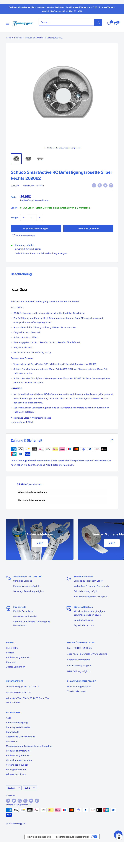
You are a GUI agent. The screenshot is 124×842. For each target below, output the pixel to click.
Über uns (10, 662)
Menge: (14, 217)
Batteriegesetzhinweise (18, 727)
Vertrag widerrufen (16, 769)
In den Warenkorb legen (35, 228)
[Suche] (98, 22)
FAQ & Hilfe (12, 647)
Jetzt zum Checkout (88, 228)
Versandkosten (42, 200)
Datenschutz (12, 731)
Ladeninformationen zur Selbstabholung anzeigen (41, 253)
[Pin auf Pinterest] (100, 185)
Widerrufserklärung (16, 774)
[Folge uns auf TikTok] (37, 801)
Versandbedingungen (17, 764)
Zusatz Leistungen (15, 666)
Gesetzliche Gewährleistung (20, 736)
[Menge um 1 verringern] (23, 217)
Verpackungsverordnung (19, 760)
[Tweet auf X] (105, 185)
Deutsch (11, 788)
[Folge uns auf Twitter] (14, 801)
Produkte (18, 37)
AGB (8, 717)
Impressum (12, 741)
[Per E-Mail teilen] (111, 185)
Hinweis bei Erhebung (39, 836)
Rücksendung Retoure (17, 657)
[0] (115, 23)
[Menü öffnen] (7, 23)
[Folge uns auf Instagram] (20, 801)
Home (8, 37)
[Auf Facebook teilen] (94, 185)
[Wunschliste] (109, 23)
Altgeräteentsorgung (17, 722)
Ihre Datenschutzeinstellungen (72, 836)
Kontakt (10, 652)
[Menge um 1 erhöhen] (39, 217)
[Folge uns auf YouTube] (31, 801)
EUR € (27, 788)
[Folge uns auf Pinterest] (25, 801)
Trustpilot (102, 596)
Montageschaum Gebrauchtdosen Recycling (29, 746)
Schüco (15, 185)
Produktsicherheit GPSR (18, 750)
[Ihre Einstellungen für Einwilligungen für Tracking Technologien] (119, 837)
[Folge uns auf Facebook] (8, 801)
